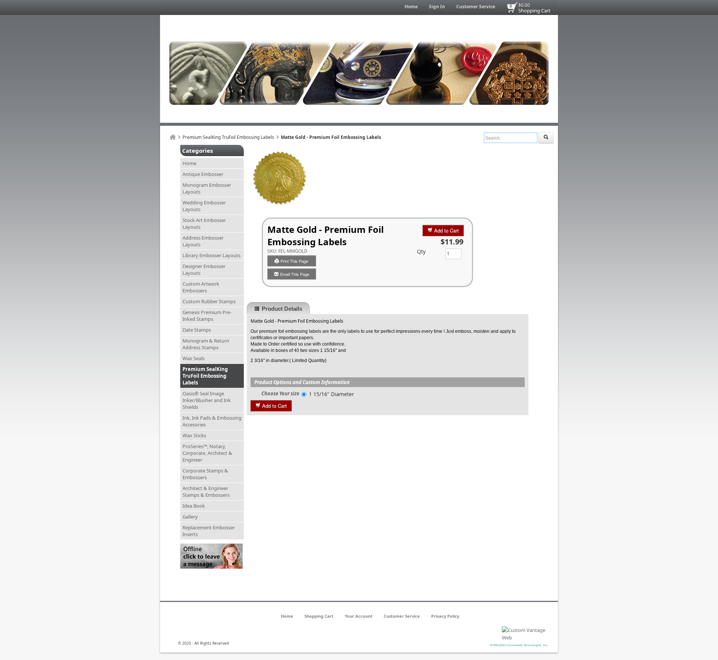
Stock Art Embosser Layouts (204, 223)
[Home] (173, 137)
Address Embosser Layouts (203, 241)
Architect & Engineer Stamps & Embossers (206, 491)
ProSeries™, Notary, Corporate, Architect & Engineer (207, 453)
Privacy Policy (445, 616)
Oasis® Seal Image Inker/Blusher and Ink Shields (206, 400)
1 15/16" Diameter (331, 394)
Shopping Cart (534, 10)
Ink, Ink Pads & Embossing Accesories (212, 421)
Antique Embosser (202, 174)
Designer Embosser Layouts (203, 269)
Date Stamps (196, 329)
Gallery (190, 516)
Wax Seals (193, 358)
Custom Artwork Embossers (200, 287)
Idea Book (193, 505)
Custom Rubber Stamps (209, 301)
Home (411, 6)
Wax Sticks (194, 435)
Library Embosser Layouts (211, 255)
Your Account (358, 616)
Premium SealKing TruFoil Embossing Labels (228, 137)
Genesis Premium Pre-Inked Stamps (206, 315)
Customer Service (475, 6)
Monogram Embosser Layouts (206, 188)
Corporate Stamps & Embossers (205, 474)
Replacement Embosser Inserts (208, 531)
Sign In (437, 6)
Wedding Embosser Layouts (204, 206)
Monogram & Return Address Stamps (205, 344)
